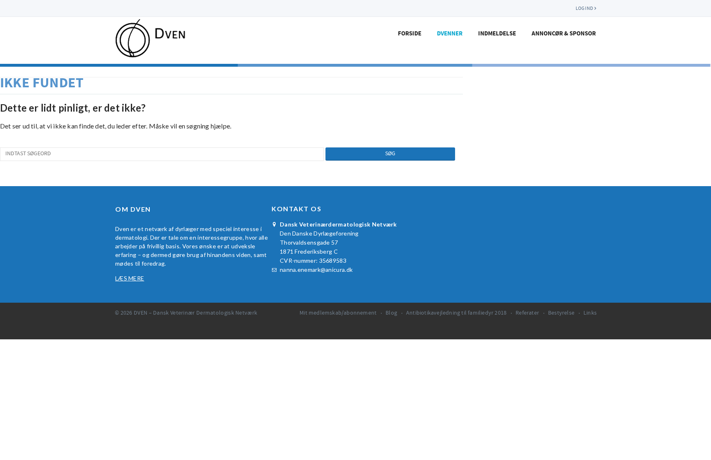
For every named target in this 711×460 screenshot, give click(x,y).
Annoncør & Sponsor (564, 33)
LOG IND (584, 8)
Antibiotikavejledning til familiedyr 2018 (456, 313)
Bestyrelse (561, 313)
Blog (391, 313)
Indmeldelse (497, 33)
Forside (409, 33)
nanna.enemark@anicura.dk (316, 269)
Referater (527, 313)
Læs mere (129, 278)
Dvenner (449, 33)
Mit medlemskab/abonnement (338, 313)
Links (590, 313)
